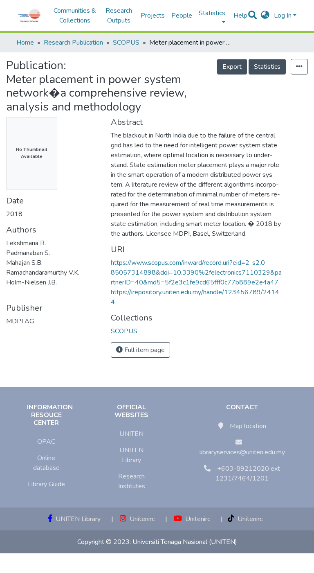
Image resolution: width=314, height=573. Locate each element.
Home (25, 42)
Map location (248, 426)
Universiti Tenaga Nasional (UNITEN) (184, 541)
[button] (265, 15)
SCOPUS (126, 42)
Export (232, 66)
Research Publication (73, 42)
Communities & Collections (75, 15)
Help (238, 15)
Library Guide (46, 484)
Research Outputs (118, 15)
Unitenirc (140, 518)
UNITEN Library (76, 518)
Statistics (267, 66)
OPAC (46, 441)
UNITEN (131, 433)
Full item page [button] (144, 349)
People (181, 15)
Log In (283, 15)
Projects (153, 15)
